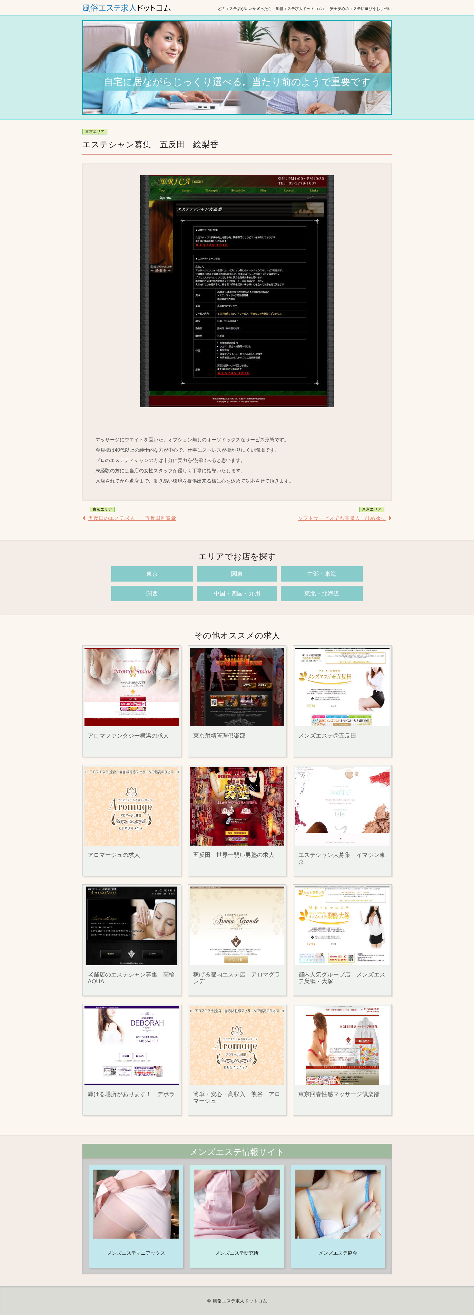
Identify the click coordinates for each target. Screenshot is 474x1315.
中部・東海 (321, 574)
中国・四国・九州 (237, 593)
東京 (152, 574)
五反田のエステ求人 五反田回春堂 (132, 518)
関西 (152, 593)
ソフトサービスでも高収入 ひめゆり (342, 518)
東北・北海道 (321, 593)
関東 (237, 574)
